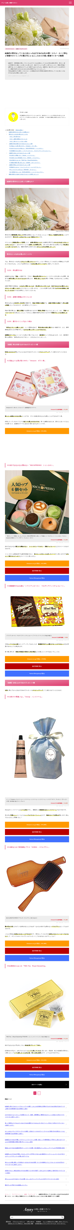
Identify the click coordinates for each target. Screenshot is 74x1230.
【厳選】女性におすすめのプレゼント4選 (19, 153)
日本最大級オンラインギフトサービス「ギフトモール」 (50, 1223)
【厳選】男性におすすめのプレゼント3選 (19, 164)
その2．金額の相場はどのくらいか (18, 139)
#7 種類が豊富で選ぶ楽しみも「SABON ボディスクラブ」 (25, 162)
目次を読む (19, 130)
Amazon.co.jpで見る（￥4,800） (37, 824)
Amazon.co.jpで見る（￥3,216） (37, 1060)
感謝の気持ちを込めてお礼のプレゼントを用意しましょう (24, 174)
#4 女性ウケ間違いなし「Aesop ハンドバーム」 (22, 155)
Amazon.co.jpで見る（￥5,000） (37, 431)
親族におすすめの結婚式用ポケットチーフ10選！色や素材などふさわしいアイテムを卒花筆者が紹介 (35, 1148)
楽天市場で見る (37, 570)
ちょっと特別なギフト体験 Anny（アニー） (55, 1221)
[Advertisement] (20, 95)
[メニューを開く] (69, 2)
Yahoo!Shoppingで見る (37, 578)
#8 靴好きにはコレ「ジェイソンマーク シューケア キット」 (25, 167)
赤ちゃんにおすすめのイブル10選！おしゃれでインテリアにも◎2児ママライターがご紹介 (32, 1179)
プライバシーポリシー (19, 1221)
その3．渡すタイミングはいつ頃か (18, 141)
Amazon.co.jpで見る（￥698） (37, 659)
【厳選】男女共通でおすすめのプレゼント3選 (20, 143)
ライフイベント (10, 48)
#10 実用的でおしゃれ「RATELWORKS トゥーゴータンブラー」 (26, 172)
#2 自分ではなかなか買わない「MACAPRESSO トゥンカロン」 (26, 148)
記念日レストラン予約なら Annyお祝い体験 (20, 1223)
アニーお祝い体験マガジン (9, 2)
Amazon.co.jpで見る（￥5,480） (37, 943)
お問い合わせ (30, 1221)
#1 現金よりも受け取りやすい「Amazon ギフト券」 (23, 146)
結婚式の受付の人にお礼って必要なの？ (19, 132)
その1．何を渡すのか (14, 136)
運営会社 (8, 1221)
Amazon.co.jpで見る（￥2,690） (37, 563)
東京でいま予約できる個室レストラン (16, 1185)
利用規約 (38, 1221)
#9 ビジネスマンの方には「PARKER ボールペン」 (23, 169)
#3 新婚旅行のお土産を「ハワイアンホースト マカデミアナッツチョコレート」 (30, 150)
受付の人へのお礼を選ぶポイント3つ (18, 134)
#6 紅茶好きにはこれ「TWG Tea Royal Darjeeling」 (23, 160)
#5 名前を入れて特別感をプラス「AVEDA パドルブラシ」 (24, 157)
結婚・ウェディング (21, 48)
